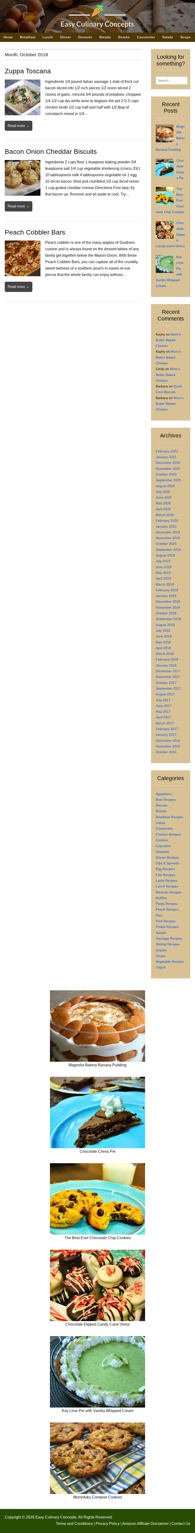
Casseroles (146, 37)
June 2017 (164, 706)
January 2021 (166, 457)
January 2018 (166, 665)
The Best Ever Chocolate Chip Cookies (97, 1238)
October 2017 (166, 683)
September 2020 (168, 480)
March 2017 (165, 723)
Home (8, 37)
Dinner (65, 37)
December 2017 (168, 671)
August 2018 (165, 625)
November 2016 (168, 746)
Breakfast (27, 37)
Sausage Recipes (169, 938)
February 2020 (167, 520)
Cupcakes (163, 846)
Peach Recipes (167, 909)
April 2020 (163, 509)
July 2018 (163, 630)
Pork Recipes (166, 921)
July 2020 (163, 492)
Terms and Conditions (74, 1524)
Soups (185, 37)
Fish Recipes (165, 875)
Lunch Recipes (167, 886)
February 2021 (167, 451)
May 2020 (163, 503)
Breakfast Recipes (169, 817)
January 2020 (166, 526)
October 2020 (166, 474)
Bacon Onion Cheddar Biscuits (51, 151)
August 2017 (165, 694)
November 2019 (168, 538)
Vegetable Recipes (170, 961)
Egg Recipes (165, 869)
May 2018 (163, 642)
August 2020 (165, 486)
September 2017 (168, 688)
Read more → (18, 126)
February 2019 (167, 590)
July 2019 (163, 561)
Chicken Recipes (168, 834)
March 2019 (165, 584)
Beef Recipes (166, 800)
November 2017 (168, 677)
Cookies (162, 840)
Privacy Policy (108, 1524)
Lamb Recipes (166, 880)
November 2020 (168, 469)
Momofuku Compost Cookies (97, 1497)
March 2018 (165, 654)
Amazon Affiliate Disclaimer (145, 1524)
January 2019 (166, 596)
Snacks (124, 37)
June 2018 (164, 636)
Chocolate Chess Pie (98, 1151)
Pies (159, 915)
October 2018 (166, 613)
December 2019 (168, 532)
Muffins (161, 898)
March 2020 (165, 515)
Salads (167, 37)
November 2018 (168, 607)
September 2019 (168, 549)
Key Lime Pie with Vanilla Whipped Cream (97, 1411)
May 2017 (163, 711)
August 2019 (165, 555)
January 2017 (166, 734)
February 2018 (167, 659)
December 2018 (168, 601)
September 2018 (168, 619)
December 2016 (168, 740)
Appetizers (164, 794)
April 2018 (163, 648)
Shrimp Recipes (168, 944)
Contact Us (180, 1524)
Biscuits (161, 805)
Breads (105, 37)
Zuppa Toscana (28, 71)
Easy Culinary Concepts (55, 1517)
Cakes (160, 823)
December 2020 (168, 463)
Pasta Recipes (166, 904)
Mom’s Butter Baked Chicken (168, 340)
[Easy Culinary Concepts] (97, 17)
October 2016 (166, 752)
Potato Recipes (167, 927)
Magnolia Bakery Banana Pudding (97, 1065)
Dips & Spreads (167, 863)
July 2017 (163, 700)
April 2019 (163, 578)
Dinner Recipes (167, 857)
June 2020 (164, 497)
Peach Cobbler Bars (35, 232)
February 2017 (167, 729)
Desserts (85, 37)
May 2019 (163, 573)
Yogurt (161, 967)
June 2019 (164, 567)
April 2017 (163, 717)
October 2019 (166, 544)
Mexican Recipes (168, 892)
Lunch (48, 37)
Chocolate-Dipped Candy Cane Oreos (97, 1324)
